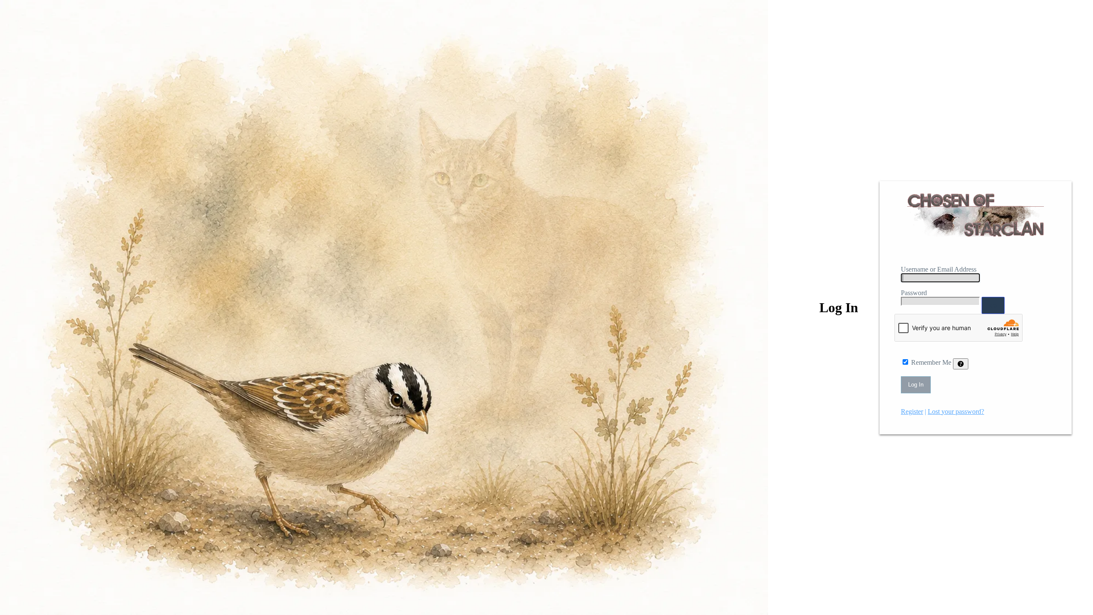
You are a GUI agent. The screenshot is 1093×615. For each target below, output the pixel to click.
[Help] (960, 363)
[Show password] (993, 305)
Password (914, 292)
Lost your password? (956, 411)
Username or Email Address (938, 269)
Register (912, 411)
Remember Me (931, 362)
